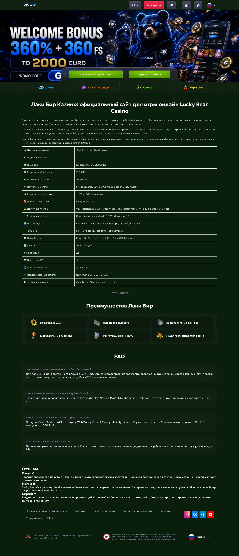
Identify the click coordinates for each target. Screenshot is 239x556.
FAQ (50, 518)
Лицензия (164, 511)
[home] (30, 5)
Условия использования (136, 511)
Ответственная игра (103, 511)
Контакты (79, 511)
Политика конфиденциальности (46, 511)
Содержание (34, 518)
